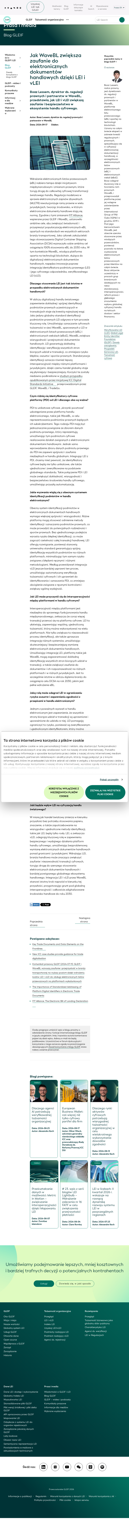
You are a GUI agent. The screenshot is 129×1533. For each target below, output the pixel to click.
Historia (8, 1355)
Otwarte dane (11, 1335)
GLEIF (29, 19)
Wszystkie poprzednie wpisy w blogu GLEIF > (113, 59)
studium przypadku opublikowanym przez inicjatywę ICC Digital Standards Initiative (56, 380)
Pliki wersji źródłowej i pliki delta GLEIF (20, 1409)
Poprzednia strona (36, 923)
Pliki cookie (65, 1500)
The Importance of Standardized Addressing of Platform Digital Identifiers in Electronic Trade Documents (56, 991)
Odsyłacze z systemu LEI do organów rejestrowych (18, 1424)
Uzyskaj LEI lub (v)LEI (35, 7)
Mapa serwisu (82, 1500)
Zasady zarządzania (112, 344)
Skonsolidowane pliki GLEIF (18, 1403)
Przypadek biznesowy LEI (111, 350)
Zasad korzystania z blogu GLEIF (64, 1047)
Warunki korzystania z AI (101, 1496)
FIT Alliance (75, 215)
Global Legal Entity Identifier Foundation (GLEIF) (113, 338)
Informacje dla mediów (10, 101)
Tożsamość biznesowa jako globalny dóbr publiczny (99, 1322)
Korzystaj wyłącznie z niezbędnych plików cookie (64, 792)
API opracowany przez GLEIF (19, 1414)
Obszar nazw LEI (12, 1439)
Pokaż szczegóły (109, 779)
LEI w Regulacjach (94, 1335)
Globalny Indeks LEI (14, 1395)
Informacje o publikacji (20, 1496)
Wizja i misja (10, 1320)
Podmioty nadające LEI (56, 1332)
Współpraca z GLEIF (14, 1343)
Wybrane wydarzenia (10, 111)
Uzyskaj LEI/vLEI (52, 1328)
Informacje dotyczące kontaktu (78, 7)
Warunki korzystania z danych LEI (67, 1496)
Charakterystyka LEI (95, 1327)
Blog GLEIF (66, 7)
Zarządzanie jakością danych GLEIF (19, 1431)
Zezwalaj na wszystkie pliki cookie (105, 792)
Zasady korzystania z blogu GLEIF (12, 74)
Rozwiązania (91, 1311)
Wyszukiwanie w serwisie (102, 7)
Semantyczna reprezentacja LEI (20, 1443)
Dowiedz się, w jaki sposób (75, 1283)
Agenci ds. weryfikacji (96, 1331)
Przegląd (48, 1316)
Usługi (44, 1283)
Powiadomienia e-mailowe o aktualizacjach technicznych (18, 1449)
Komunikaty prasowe (11, 92)
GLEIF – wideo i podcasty (12, 84)
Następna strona (84, 920)
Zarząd (7, 1347)
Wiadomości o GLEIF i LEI (10, 58)
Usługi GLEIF (10, 1332)
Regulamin (41, 1496)
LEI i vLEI (49, 1320)
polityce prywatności (86, 767)
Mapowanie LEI (12, 1418)
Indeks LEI (49, 1324)
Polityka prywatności (45, 1500)
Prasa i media (51, 1386)
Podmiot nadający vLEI (56, 1335)
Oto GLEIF (9, 1316)
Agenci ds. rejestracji (54, 1339)
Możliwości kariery (57, 7)
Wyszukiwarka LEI (13, 1399)
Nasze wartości (12, 1324)
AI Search (91, 7)
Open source (10, 1339)
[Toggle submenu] (20, 58)
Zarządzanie (10, 1351)
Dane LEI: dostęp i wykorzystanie (21, 1391)
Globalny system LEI (14, 1328)
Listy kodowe (10, 1436)
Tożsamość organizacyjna (49, 19)
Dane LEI (8, 1386)
